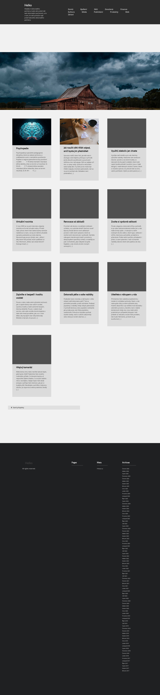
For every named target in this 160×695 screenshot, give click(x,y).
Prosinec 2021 (126, 571)
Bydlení (83, 9)
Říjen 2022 (125, 548)
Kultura (71, 12)
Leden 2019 (125, 643)
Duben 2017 (125, 668)
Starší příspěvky (18, 408)
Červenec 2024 (126, 503)
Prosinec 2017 (126, 658)
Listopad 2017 (126, 661)
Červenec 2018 (126, 651)
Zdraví (71, 14)
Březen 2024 (125, 511)
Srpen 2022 (125, 553)
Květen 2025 (125, 481)
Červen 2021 (125, 581)
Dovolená (109, 9)
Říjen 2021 (125, 573)
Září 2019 (124, 623)
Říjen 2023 (125, 521)
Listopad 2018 (126, 646)
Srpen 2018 (125, 648)
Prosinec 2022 (126, 543)
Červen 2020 (125, 603)
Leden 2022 (125, 568)
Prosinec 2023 (126, 516)
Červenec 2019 (126, 628)
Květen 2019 (125, 633)
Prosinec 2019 (126, 616)
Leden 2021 (125, 588)
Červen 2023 (125, 531)
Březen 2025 (125, 486)
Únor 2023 (125, 541)
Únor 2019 (125, 641)
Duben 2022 (125, 561)
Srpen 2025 (125, 473)
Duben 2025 (125, 483)
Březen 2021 (125, 583)
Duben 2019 (125, 636)
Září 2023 (124, 523)
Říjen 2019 (125, 621)
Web (127, 12)
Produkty (114, 12)
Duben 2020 (125, 608)
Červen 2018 (125, 653)
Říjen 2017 (125, 663)
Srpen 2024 (125, 501)
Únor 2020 (125, 611)
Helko (28, 5)
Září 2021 (124, 576)
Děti (96, 9)
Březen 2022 (125, 563)
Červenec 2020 (126, 601)
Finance (123, 9)
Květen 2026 (125, 471)
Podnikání (98, 12)
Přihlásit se (100, 469)
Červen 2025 (125, 478)
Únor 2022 (125, 566)
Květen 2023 (125, 533)
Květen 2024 (125, 506)
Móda (84, 12)
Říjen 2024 (125, 498)
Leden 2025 (125, 491)
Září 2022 (124, 551)
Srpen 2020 (125, 598)
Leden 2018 (125, 656)
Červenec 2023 (126, 528)
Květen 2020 (125, 606)
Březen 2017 (125, 671)
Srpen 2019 (125, 626)
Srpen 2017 (125, 666)
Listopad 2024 (126, 496)
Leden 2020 (125, 613)
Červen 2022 (125, 556)
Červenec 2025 (126, 476)
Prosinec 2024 (126, 493)
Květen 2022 (125, 558)
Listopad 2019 (126, 618)
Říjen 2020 (125, 593)
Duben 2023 (125, 536)
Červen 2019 (125, 631)
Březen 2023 (125, 538)
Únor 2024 (125, 513)
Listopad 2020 (126, 591)
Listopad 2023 (126, 518)
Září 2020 (124, 596)
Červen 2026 (125, 469)
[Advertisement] (80, 38)
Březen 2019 (125, 638)
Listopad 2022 (126, 546)
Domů (70, 9)
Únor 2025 (125, 489)
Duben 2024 (125, 508)
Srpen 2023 (125, 526)
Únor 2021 (125, 586)
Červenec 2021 (126, 578)
